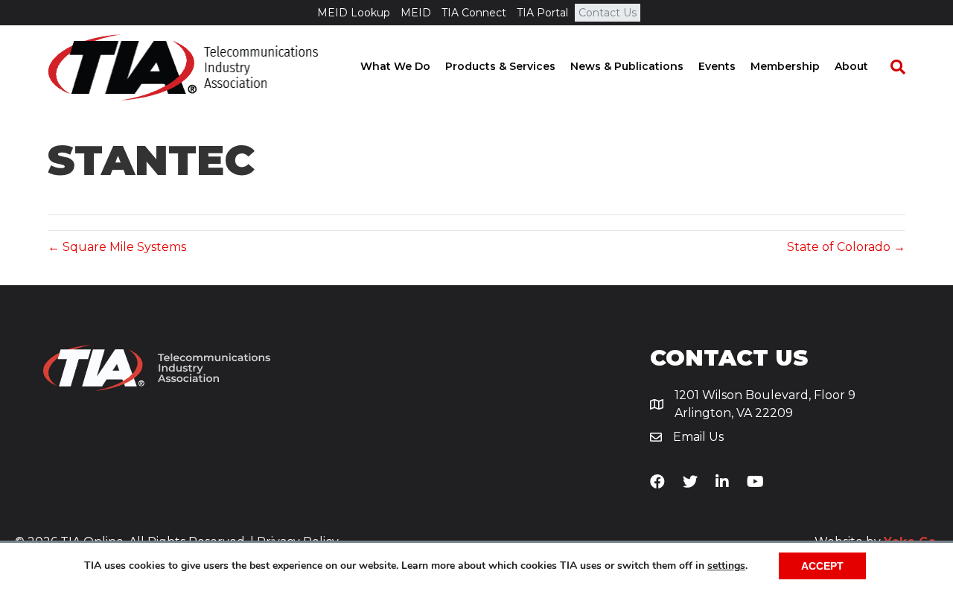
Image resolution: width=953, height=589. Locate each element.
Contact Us (608, 12)
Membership (785, 66)
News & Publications (626, 66)
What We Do (395, 66)
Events (717, 66)
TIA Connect (474, 12)
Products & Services (500, 66)
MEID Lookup (353, 12)
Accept (822, 566)
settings (726, 566)
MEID (416, 12)
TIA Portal (542, 12)
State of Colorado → (846, 247)
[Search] (890, 67)
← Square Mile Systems (117, 247)
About (851, 66)
